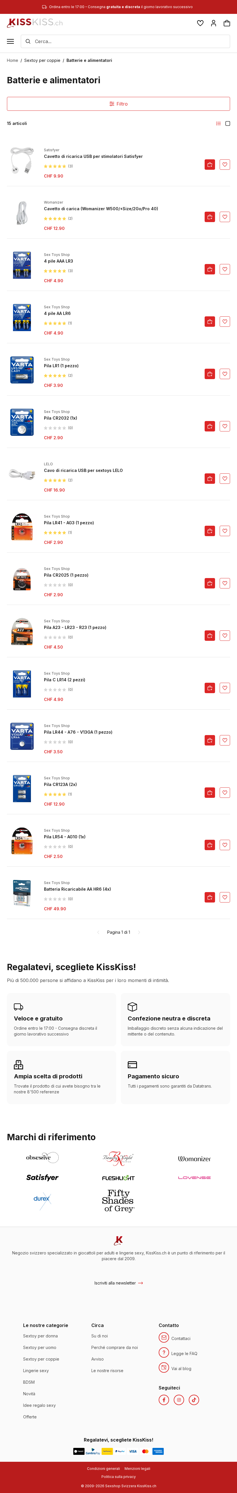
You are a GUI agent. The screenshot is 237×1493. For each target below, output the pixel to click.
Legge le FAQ (184, 1353)
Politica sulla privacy (118, 1476)
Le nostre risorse (107, 1370)
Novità (29, 1393)
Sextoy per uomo (39, 1347)
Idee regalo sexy (39, 1405)
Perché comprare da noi (114, 1347)
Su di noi (99, 1335)
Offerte (30, 1416)
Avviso (97, 1359)
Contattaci (180, 1338)
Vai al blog (181, 1368)
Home (12, 60)
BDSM (29, 1382)
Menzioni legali (137, 1468)
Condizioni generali (103, 1468)
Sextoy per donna (40, 1335)
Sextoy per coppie (42, 60)
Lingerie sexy (36, 1370)
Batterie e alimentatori (89, 60)
